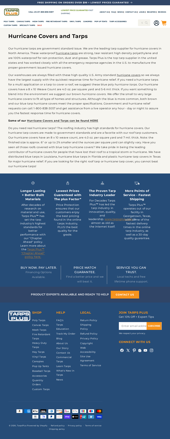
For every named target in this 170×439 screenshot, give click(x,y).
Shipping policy (57, 429)
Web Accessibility (88, 349)
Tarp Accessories (118, 21)
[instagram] (151, 350)
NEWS (120, 12)
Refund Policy (89, 333)
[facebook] (122, 350)
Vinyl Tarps (75, 21)
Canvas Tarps (23, 21)
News (59, 379)
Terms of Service (90, 365)
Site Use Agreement (87, 358)
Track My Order (65, 333)
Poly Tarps (9, 21)
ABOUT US (104, 12)
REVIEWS (162, 12)
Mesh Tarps (38, 21)
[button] (9, 21)
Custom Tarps (41, 389)
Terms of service (93, 425)
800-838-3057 (47, 12)
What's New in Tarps (65, 372)
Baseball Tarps (41, 371)
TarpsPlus (21, 425)
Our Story (62, 348)
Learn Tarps (63, 366)
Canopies (87, 21)
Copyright (86, 343)
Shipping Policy (85, 326)
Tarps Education (62, 326)
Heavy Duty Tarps (39, 345)
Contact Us (63, 352)
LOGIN (141, 12)
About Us (62, 343)
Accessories (39, 375)
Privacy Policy (89, 338)
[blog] (139, 352)
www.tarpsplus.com (119, 219)
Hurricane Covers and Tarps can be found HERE (62, 120)
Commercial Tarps (64, 359)
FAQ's (60, 320)
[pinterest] (134, 350)
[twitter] (128, 350)
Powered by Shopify (37, 425)
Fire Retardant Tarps (56, 21)
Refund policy (58, 425)
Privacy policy (75, 425)
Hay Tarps (38, 351)
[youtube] (145, 350)
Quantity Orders (37, 382)
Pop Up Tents (100, 21)
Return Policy (88, 320)
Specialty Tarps (27, 25)
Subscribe (154, 326)
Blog (59, 338)
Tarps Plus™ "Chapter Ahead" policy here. (33, 253)
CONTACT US (130, 12)
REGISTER (151, 12)
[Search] (146, 23)
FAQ (113, 12)
